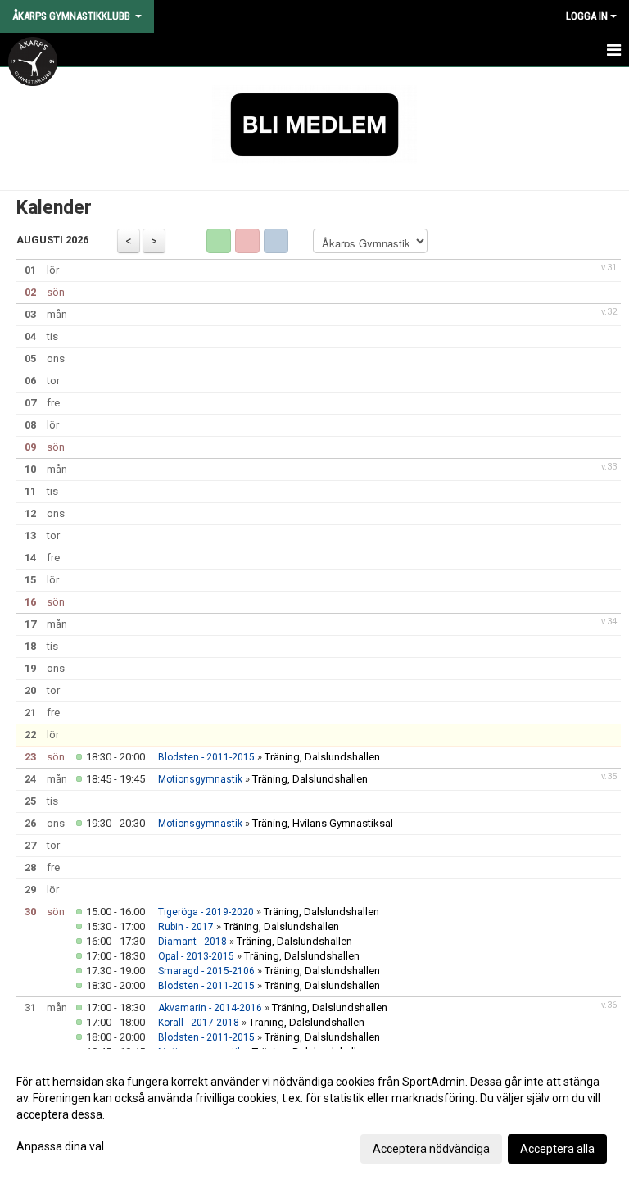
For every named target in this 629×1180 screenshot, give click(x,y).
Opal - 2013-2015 (196, 956)
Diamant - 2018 (192, 941)
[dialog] (314, 1114)
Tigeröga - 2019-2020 (206, 912)
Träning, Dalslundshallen (322, 757)
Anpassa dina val (60, 1146)
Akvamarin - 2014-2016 (210, 1008)
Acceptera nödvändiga (431, 1148)
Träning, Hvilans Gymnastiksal (322, 823)
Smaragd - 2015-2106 (206, 971)
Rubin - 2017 (186, 927)
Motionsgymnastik (200, 779)
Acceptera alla (557, 1148)
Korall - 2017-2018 (198, 1022)
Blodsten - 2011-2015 (206, 757)
